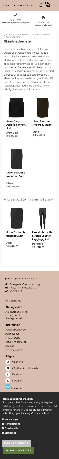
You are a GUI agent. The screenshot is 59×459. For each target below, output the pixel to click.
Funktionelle (11, 428)
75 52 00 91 (15, 291)
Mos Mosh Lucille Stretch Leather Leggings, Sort (42, 236)
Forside (10, 35)
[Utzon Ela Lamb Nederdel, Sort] (16, 159)
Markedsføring (12, 424)
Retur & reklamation (16, 342)
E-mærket (16, 388)
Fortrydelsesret (13, 350)
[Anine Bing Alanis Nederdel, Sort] (16, 108)
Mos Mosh (37, 244)
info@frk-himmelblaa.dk (22, 287)
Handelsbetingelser (15, 329)
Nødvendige (11, 419)
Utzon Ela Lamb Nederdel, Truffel (42, 123)
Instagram (17, 380)
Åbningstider (12, 333)
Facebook (17, 374)
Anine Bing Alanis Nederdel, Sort (16, 125)
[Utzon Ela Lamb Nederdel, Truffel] (42, 108)
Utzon (35, 131)
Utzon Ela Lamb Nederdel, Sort (15, 174)
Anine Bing (12, 132)
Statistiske (10, 432)
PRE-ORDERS (12, 338)
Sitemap (9, 346)
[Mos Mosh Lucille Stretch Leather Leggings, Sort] (42, 218)
